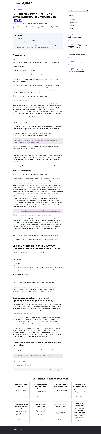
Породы (71, 28)
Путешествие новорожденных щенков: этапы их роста (76, 55)
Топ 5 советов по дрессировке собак (60, 385)
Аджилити (20, 38)
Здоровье (72, 25)
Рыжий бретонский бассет (81, 46)
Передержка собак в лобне (75, 62)
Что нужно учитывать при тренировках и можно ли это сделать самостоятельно (79, 408)
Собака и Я (28, 2)
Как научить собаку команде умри (60, 405)
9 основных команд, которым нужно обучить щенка (40, 386)
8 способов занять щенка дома (21, 385)
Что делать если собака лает (40, 405)
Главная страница (17, 9)
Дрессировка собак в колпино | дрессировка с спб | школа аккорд (36, 45)
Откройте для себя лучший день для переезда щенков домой (77, 70)
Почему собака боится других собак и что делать (80, 386)
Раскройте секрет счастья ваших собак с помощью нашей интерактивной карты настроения (77, 37)
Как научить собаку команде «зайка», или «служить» (21, 406)
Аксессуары (72, 19)
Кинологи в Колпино (19, 361)
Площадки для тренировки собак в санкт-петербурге (32, 47)
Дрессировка (18, 21)
